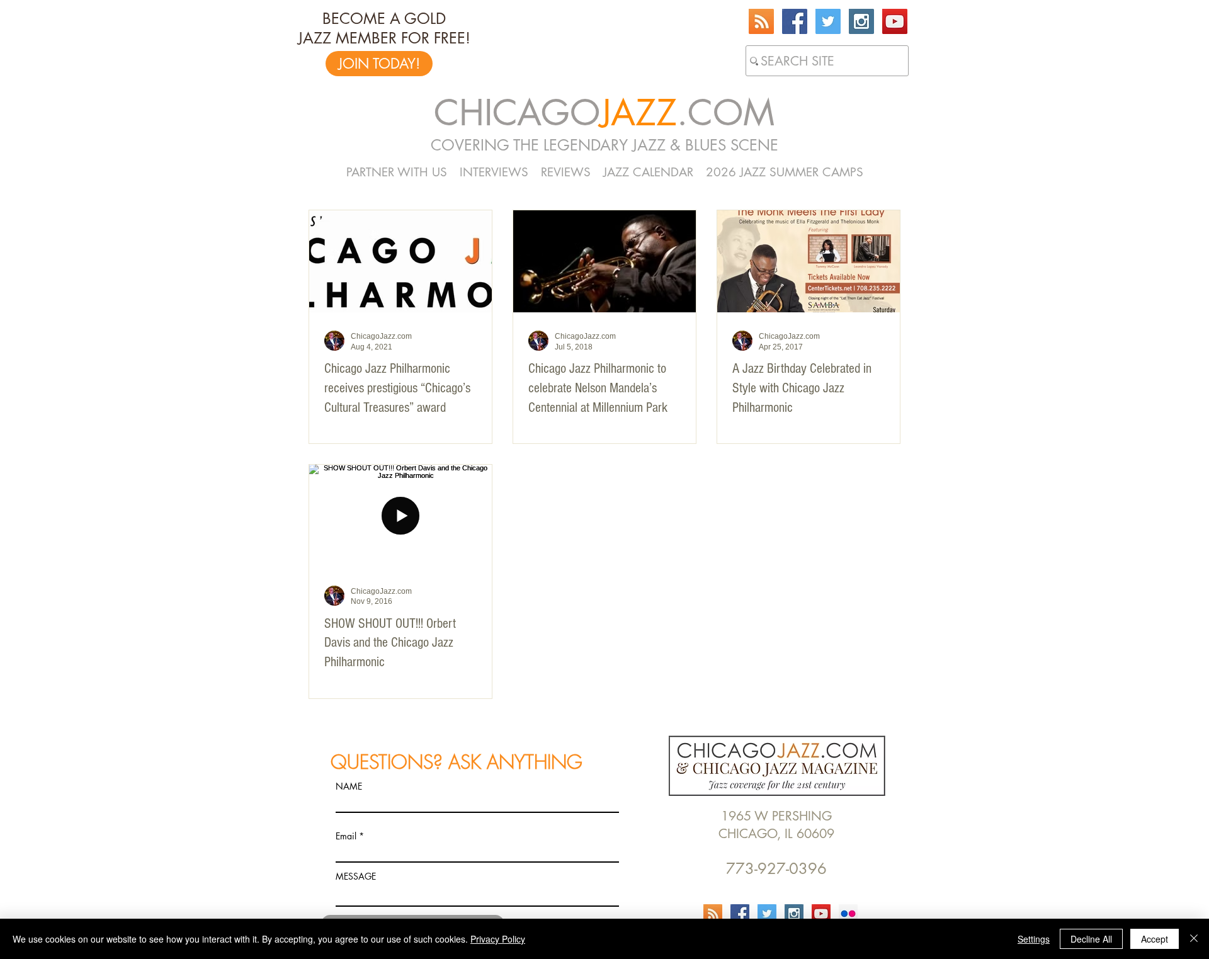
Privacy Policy (497, 939)
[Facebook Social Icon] (794, 21)
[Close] (1193, 939)
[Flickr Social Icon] (848, 913)
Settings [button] (1034, 939)
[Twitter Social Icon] (828, 21)
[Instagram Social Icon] (861, 21)
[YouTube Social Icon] (894, 21)
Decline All (1091, 939)
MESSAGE (356, 876)
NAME (349, 786)
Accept (1154, 939)
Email (346, 836)
